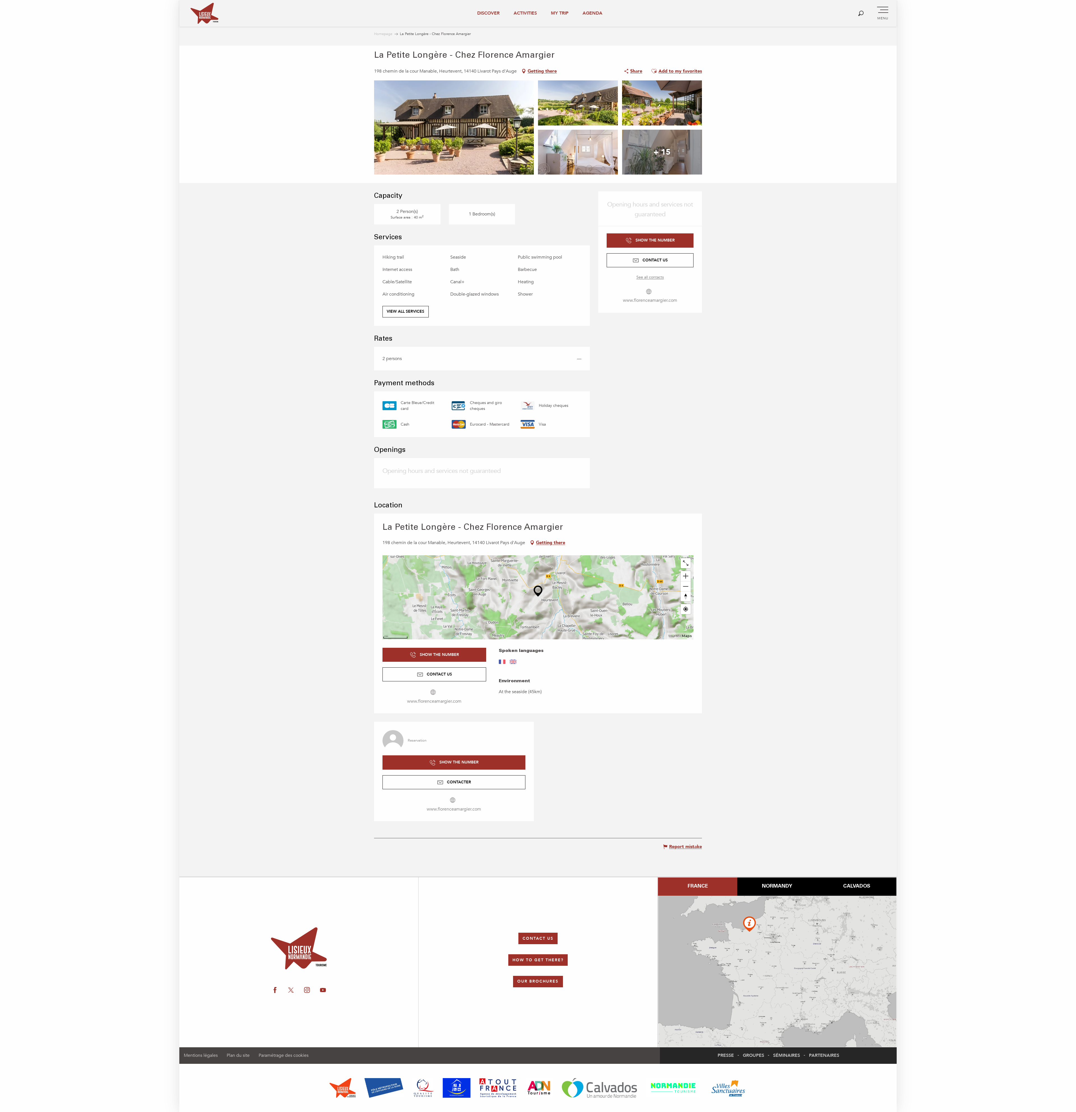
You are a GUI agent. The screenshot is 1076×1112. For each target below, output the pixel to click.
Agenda (592, 13)
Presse (726, 1055)
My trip (560, 13)
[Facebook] (959, 606)
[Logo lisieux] (299, 948)
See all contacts (650, 277)
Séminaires (786, 1055)
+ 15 (662, 152)
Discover (488, 13)
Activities (525, 13)
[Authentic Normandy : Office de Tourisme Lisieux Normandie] (204, 13)
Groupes (753, 1055)
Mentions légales (201, 1055)
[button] (861, 13)
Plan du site (238, 1055)
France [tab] (698, 886)
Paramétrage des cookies (284, 1055)
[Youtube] (1011, 606)
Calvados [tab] (856, 886)
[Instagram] (993, 606)
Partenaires (824, 1055)
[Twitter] (976, 606)
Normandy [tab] (777, 886)
